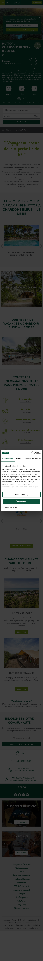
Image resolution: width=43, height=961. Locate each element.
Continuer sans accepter (11, 507)
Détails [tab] (18, 458)
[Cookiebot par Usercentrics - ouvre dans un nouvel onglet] (31, 452)
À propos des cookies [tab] (33, 458)
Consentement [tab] (7, 458)
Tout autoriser (21, 501)
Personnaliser (20, 495)
